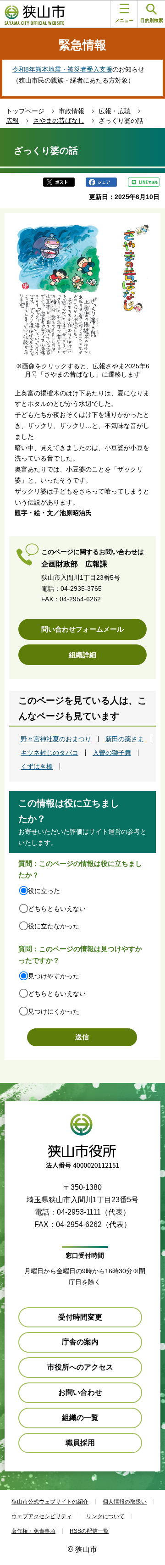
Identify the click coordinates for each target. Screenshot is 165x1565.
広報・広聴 (115, 111)
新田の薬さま (124, 739)
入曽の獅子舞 (112, 752)
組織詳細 (82, 655)
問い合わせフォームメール (82, 629)
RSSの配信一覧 (89, 1531)
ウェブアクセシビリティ (41, 1516)
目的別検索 (151, 20)
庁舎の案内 (80, 1342)
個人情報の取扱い (125, 1501)
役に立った (44, 890)
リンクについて (105, 1516)
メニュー (124, 20)
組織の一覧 (80, 1417)
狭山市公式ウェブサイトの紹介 (49, 1501)
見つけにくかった (53, 1011)
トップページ (25, 111)
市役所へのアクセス (80, 1367)
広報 (12, 120)
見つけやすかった (53, 976)
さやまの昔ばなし (58, 120)
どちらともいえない (57, 908)
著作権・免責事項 (33, 1531)
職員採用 (80, 1443)
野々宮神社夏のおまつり (56, 739)
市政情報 (71, 111)
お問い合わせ (80, 1392)
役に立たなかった (53, 926)
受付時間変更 (80, 1317)
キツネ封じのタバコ (49, 752)
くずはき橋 (37, 766)
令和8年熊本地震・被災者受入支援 (62, 69)
